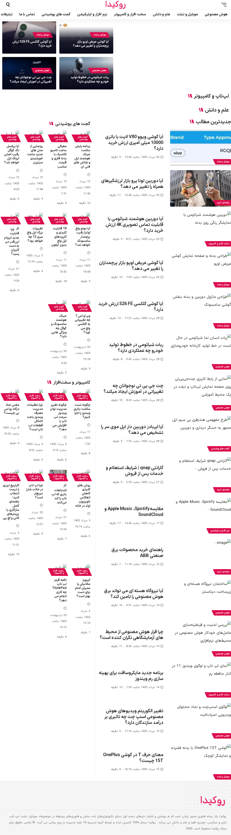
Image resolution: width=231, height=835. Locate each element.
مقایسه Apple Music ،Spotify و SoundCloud (133, 512)
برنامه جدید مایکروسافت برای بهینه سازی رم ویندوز (131, 676)
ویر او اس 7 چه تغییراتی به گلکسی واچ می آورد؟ (82, 324)
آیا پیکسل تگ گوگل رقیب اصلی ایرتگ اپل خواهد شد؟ (11, 154)
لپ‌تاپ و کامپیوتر (211, 96)
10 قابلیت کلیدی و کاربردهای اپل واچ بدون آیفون (59, 236)
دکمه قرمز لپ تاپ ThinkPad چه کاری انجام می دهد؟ (59, 590)
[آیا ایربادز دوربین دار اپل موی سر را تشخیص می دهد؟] (200, 434)
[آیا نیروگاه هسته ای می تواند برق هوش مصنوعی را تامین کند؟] (200, 598)
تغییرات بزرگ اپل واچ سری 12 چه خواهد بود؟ (35, 234)
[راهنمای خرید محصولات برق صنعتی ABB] (200, 557)
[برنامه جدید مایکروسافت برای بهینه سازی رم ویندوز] (200, 680)
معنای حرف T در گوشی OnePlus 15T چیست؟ (133, 758)
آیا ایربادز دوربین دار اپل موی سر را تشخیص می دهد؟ (132, 430)
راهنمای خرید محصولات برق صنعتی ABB (137, 553)
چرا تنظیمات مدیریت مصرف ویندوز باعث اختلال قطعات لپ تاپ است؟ (35, 417)
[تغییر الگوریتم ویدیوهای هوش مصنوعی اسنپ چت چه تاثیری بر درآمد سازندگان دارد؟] (200, 721)
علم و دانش (217, 110)
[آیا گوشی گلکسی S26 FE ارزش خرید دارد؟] (200, 311)
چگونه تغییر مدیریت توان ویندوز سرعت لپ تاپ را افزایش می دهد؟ (58, 417)
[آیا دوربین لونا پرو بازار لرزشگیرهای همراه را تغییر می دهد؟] (200, 188)
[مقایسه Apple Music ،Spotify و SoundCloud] (200, 516)
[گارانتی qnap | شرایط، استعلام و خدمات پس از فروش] (200, 475)
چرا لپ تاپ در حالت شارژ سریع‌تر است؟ (34, 491)
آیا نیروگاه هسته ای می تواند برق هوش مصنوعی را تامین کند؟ (133, 594)
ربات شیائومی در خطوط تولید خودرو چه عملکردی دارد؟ (90, 79)
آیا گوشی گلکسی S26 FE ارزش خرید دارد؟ (32, 43)
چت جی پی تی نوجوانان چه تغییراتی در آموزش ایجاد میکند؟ (31, 79)
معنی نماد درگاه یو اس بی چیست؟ (11, 409)
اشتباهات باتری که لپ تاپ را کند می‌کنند (59, 496)
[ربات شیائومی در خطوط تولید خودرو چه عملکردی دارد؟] (200, 352)
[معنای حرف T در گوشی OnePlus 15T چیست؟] (200, 762)
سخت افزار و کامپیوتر (82, 397)
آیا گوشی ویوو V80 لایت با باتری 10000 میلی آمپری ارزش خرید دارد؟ (134, 143)
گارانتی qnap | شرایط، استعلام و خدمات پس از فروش (134, 471)
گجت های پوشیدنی (83, 138)
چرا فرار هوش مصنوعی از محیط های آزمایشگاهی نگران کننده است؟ (131, 635)
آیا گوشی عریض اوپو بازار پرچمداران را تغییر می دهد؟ (91, 43)
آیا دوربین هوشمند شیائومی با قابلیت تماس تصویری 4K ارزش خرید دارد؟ (134, 225)
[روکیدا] (115, 4)
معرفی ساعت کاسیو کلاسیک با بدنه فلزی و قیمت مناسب (58, 156)
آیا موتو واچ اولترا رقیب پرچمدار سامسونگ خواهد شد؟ (82, 236)
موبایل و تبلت (99, 35)
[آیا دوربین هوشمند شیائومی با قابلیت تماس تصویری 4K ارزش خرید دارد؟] (200, 229)
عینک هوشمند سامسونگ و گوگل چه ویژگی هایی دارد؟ (59, 326)
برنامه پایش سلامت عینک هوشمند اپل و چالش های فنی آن (82, 156)
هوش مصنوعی (99, 70)
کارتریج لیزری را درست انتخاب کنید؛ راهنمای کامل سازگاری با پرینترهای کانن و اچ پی (11, 502)
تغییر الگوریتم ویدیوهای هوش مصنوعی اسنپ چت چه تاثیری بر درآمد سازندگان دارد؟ (133, 717)
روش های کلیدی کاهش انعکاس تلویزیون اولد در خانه (82, 495)
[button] (222, 5)
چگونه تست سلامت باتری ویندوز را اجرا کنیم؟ (82, 411)
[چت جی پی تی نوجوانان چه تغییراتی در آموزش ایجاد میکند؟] (200, 393)
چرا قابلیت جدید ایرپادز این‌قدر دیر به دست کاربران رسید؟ (11, 241)
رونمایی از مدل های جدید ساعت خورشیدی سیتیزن (35, 154)
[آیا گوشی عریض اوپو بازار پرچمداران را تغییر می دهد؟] (200, 270)
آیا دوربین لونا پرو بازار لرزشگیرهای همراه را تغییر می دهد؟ (132, 184)
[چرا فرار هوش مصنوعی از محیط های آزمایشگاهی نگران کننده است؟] (200, 639)
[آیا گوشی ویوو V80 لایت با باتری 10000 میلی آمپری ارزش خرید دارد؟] (200, 147)
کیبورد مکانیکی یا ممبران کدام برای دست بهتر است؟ (82, 588)
